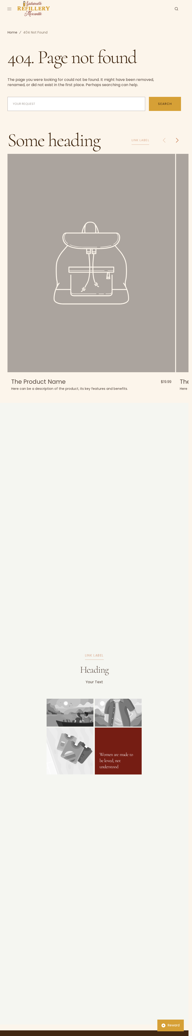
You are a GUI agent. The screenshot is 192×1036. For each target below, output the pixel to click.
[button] (176, 9)
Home (12, 32)
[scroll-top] (178, 1025)
